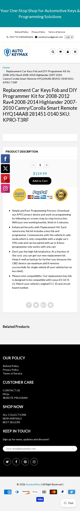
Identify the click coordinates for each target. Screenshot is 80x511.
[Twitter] (7, 461)
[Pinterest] (25, 461)
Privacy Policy (38, 32)
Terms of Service (56, 32)
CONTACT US (11, 390)
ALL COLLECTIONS (14, 414)
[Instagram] (34, 461)
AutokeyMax (33, 484)
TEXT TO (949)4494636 (21, 37)
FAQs (6, 394)
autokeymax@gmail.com (50, 37)
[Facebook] (16, 461)
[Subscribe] (72, 449)
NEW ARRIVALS (12, 418)
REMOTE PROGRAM (15, 397)
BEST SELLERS (11, 422)
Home (6, 67)
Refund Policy (21, 32)
